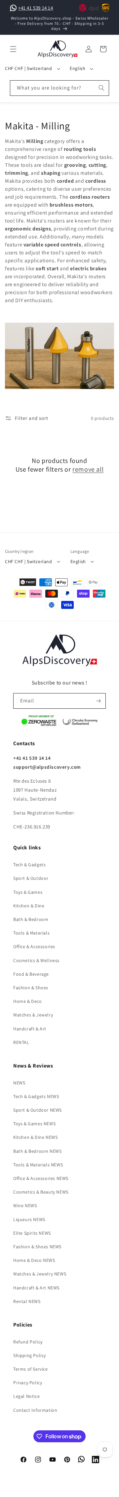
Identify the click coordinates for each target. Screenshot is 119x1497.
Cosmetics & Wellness (36, 960)
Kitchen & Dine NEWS (35, 1137)
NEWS (19, 1083)
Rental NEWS (27, 1301)
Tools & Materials (31, 933)
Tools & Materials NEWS (38, 1165)
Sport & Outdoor (31, 878)
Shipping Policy (29, 1355)
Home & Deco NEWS (34, 1260)
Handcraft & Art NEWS (36, 1288)
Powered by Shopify (79, 1491)
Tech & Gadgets (29, 865)
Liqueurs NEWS (29, 1219)
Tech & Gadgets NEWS (36, 1096)
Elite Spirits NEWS (32, 1233)
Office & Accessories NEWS (40, 1178)
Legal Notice (26, 1396)
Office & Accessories (34, 946)
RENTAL (21, 1042)
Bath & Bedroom (30, 919)
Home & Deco (27, 1001)
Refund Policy (28, 1342)
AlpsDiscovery (49, 1491)
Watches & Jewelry (33, 1015)
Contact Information (35, 1410)
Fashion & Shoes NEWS (37, 1247)
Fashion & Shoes (30, 988)
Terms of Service (30, 1369)
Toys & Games (27, 892)
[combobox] (59, 88)
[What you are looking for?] (101, 88)
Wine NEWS (25, 1205)
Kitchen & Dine (28, 906)
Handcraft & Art (29, 1029)
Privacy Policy (27, 1383)
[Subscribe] (98, 701)
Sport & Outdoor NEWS (37, 1110)
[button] (13, 49)
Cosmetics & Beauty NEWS (40, 1192)
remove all (87, 469)
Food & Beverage (31, 974)
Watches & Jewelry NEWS (39, 1274)
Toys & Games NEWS (34, 1124)
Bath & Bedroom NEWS (37, 1151)
